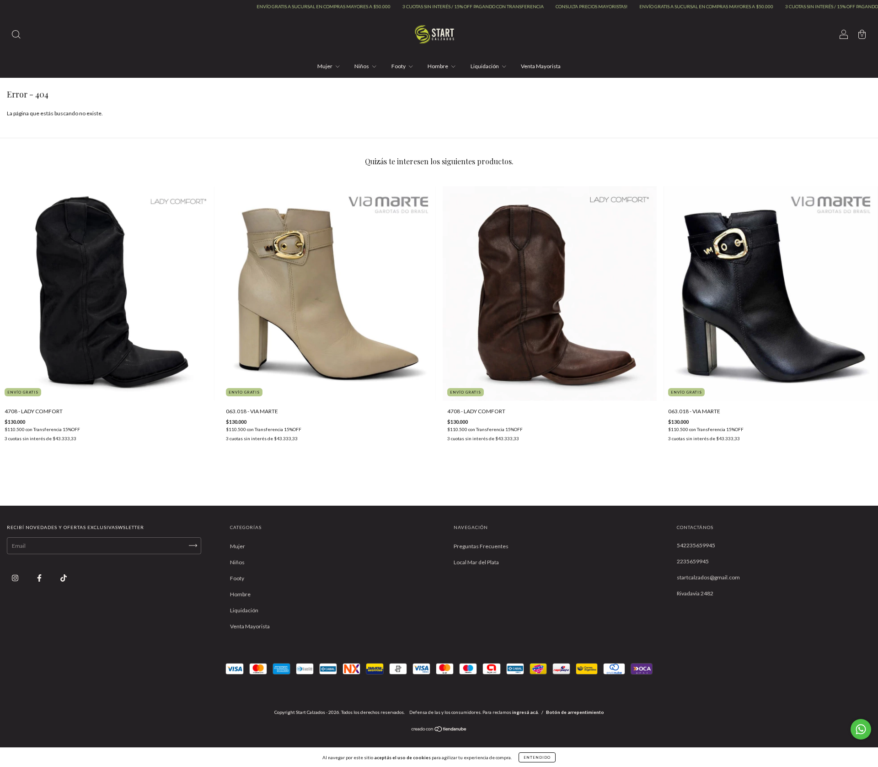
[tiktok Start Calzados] (63, 577)
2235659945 (693, 561)
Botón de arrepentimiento (575, 712)
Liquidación (485, 66)
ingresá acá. (525, 712)
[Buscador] (16, 35)
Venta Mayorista (541, 66)
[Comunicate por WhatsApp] (861, 729)
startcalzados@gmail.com (708, 577)
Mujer (325, 66)
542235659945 (696, 545)
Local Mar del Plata (476, 562)
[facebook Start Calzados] (39, 577)
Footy (399, 66)
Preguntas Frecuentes (481, 546)
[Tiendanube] (439, 730)
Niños (362, 66)
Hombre (438, 66)
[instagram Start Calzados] (15, 577)
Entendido (537, 757)
